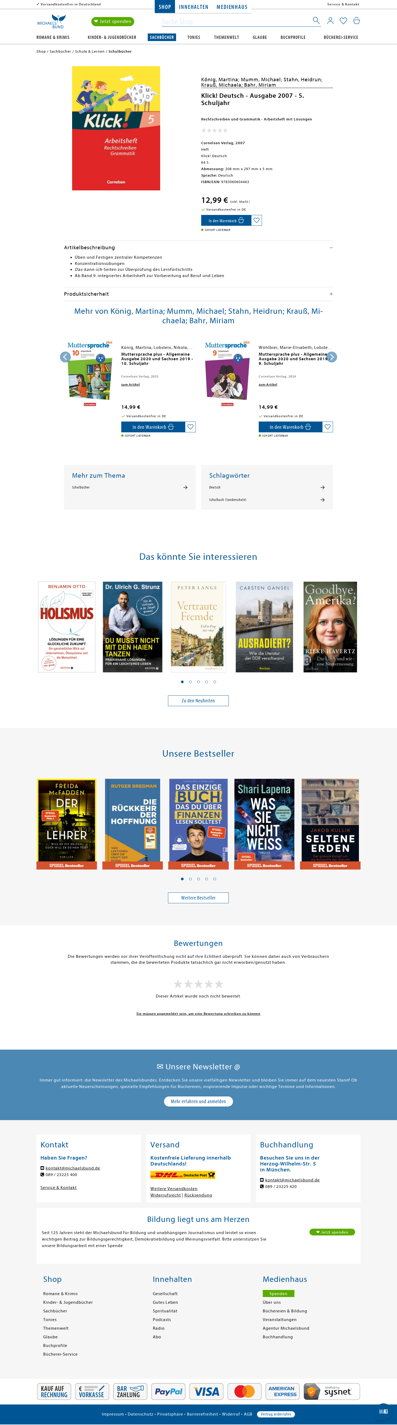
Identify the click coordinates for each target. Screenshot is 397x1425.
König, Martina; (221, 79)
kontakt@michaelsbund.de (73, 1168)
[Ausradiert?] (264, 624)
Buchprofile (293, 37)
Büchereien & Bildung (285, 1311)
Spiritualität (165, 1311)
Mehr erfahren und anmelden (198, 1101)
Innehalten (193, 7)
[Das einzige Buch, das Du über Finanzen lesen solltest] (198, 821)
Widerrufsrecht (165, 1195)
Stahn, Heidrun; (303, 79)
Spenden (279, 1293)
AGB (248, 1414)
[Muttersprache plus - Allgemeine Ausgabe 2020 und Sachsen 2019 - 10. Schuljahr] (90, 372)
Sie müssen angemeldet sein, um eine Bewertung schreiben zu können (198, 1014)
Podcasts (162, 1319)
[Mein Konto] (330, 20)
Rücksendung (198, 1195)
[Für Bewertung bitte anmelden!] (214, 131)
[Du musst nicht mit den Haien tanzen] (132, 624)
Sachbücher (162, 37)
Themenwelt (226, 37)
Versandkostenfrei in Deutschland (71, 4)
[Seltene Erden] (330, 821)
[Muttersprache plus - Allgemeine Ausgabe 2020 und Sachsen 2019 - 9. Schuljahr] (227, 372)
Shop (165, 7)
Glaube (260, 37)
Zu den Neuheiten (198, 701)
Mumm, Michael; (262, 79)
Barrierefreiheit (202, 1414)
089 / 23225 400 (61, 1174)
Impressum (113, 1414)
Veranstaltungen (280, 1319)
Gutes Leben (165, 1302)
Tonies (193, 37)
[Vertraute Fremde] (198, 624)
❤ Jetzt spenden (113, 21)
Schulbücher (81, 487)
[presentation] (65, 357)
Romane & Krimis (53, 37)
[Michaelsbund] (51, 23)
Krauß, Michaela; (222, 85)
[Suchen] (316, 21)
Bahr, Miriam (260, 85)
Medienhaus (232, 7)
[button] (182, 682)
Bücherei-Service (341, 37)
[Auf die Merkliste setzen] (256, 220)
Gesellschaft (165, 1293)
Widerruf (231, 1414)
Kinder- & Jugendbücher (112, 37)
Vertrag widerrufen (276, 1414)
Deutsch (215, 487)
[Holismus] (66, 624)
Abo (157, 1337)
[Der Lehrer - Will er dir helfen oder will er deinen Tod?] (66, 821)
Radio (159, 1328)
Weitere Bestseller (198, 898)
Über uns (272, 1302)
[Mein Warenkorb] (357, 20)
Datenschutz (140, 1414)
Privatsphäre (170, 1414)
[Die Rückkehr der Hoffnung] (132, 821)
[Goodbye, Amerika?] (330, 624)
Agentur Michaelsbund (286, 1328)
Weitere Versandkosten (174, 1188)
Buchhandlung (278, 1337)
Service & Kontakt (343, 4)
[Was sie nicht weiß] (264, 821)
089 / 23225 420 (281, 1186)
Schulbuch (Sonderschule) (228, 500)
